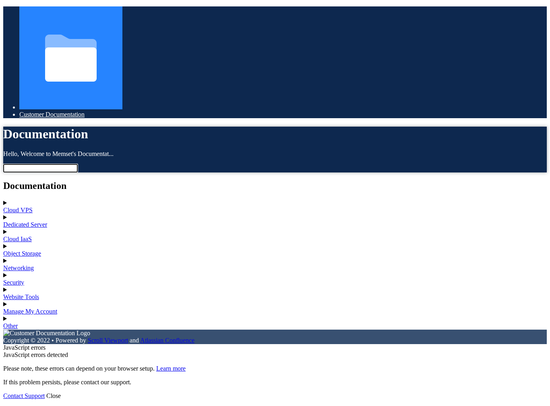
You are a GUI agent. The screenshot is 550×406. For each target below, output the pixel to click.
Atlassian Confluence (167, 340)
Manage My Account (30, 311)
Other (10, 325)
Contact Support (24, 395)
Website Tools (21, 296)
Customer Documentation (52, 114)
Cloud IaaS (17, 239)
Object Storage (22, 253)
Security (13, 282)
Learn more (171, 368)
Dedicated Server (25, 224)
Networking (18, 268)
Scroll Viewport (108, 340)
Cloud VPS (18, 210)
